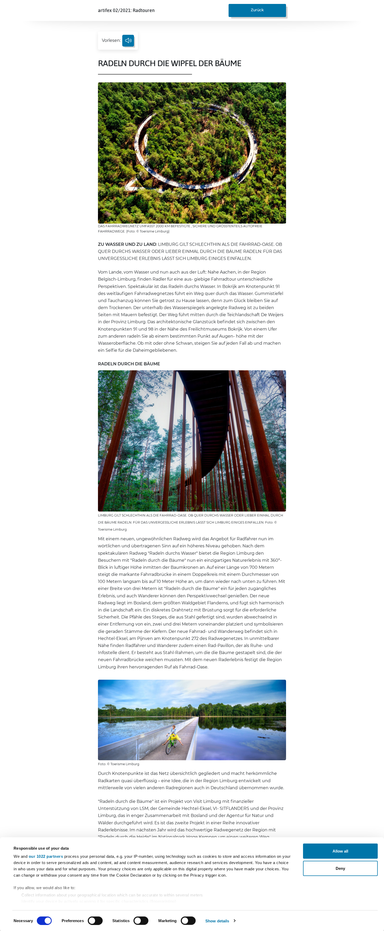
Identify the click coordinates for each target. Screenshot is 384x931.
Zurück (257, 10)
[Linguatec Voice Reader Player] (128, 41)
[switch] (95, 920)
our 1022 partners (46, 856)
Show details (217, 920)
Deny (340, 868)
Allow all (340, 851)
